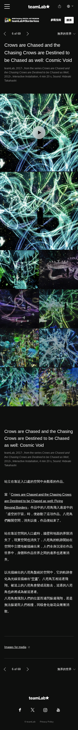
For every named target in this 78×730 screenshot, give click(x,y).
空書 (34, 579)
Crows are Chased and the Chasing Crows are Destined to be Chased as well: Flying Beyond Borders (38, 501)
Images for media (15, 647)
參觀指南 (56, 19)
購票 (69, 20)
